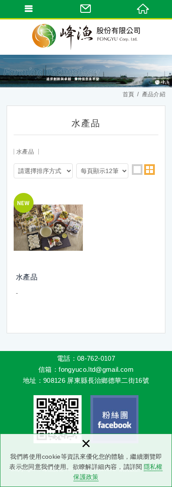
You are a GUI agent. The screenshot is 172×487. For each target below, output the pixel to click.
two (149, 169)
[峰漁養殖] (86, 37)
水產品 (48, 245)
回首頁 (143, 9)
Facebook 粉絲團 (114, 419)
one (137, 169)
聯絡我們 (86, 9)
